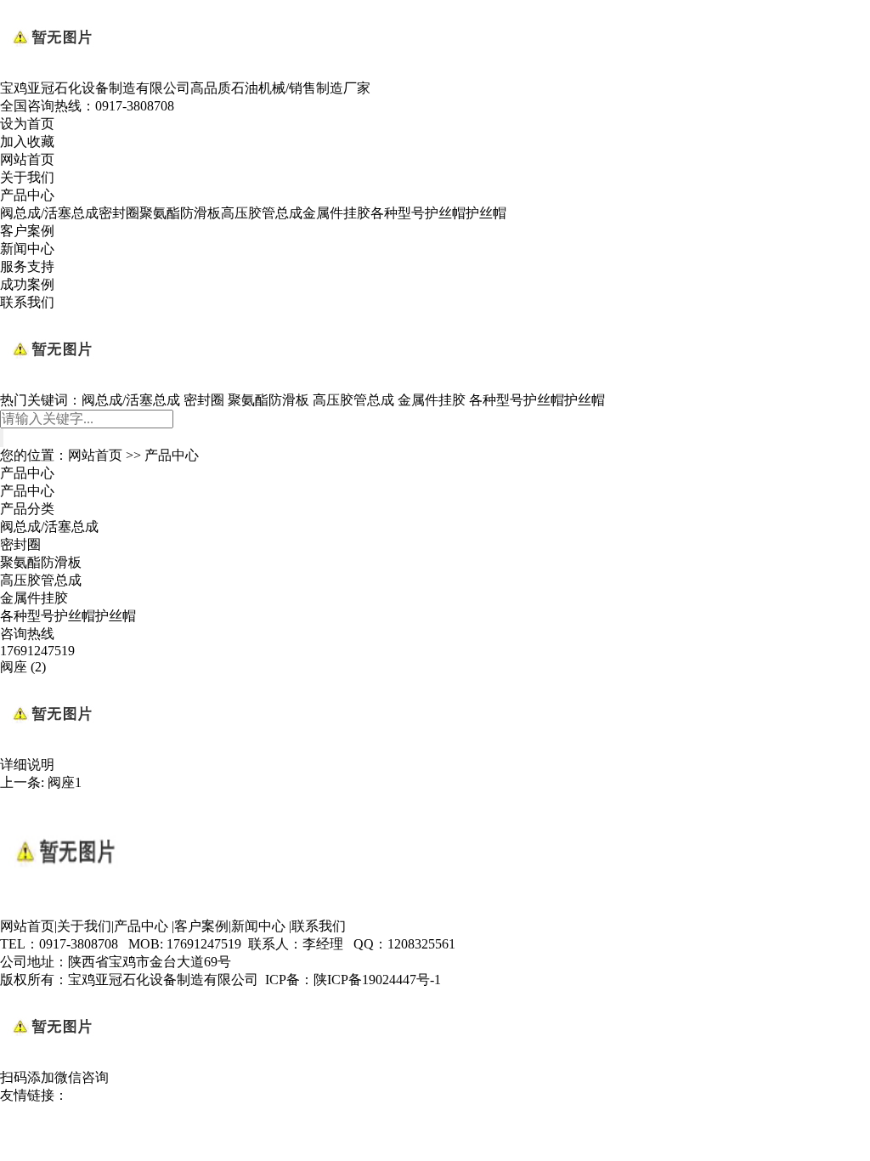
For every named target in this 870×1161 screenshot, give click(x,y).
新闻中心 (27, 248)
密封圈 (119, 213)
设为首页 (27, 123)
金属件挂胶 (336, 213)
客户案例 (27, 231)
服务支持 (27, 266)
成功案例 (27, 284)
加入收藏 (27, 141)
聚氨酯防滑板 (180, 213)
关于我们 (27, 177)
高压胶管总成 (261, 213)
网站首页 (27, 159)
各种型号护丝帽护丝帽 (438, 213)
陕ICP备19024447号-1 (377, 979)
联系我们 (27, 302)
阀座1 (65, 782)
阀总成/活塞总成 (49, 213)
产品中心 (27, 195)
